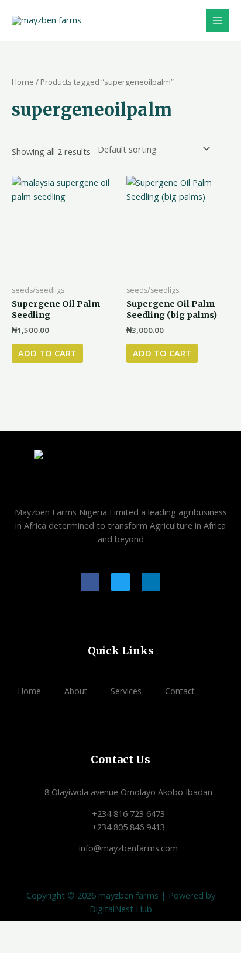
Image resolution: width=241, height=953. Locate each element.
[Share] (63, 931)
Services (126, 690)
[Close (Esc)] (89, 931)
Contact (180, 690)
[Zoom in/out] (11, 931)
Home (23, 82)
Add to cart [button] (47, 353)
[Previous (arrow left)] (11, 947)
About (75, 690)
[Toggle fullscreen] (37, 931)
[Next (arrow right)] (37, 947)
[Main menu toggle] (217, 20)
